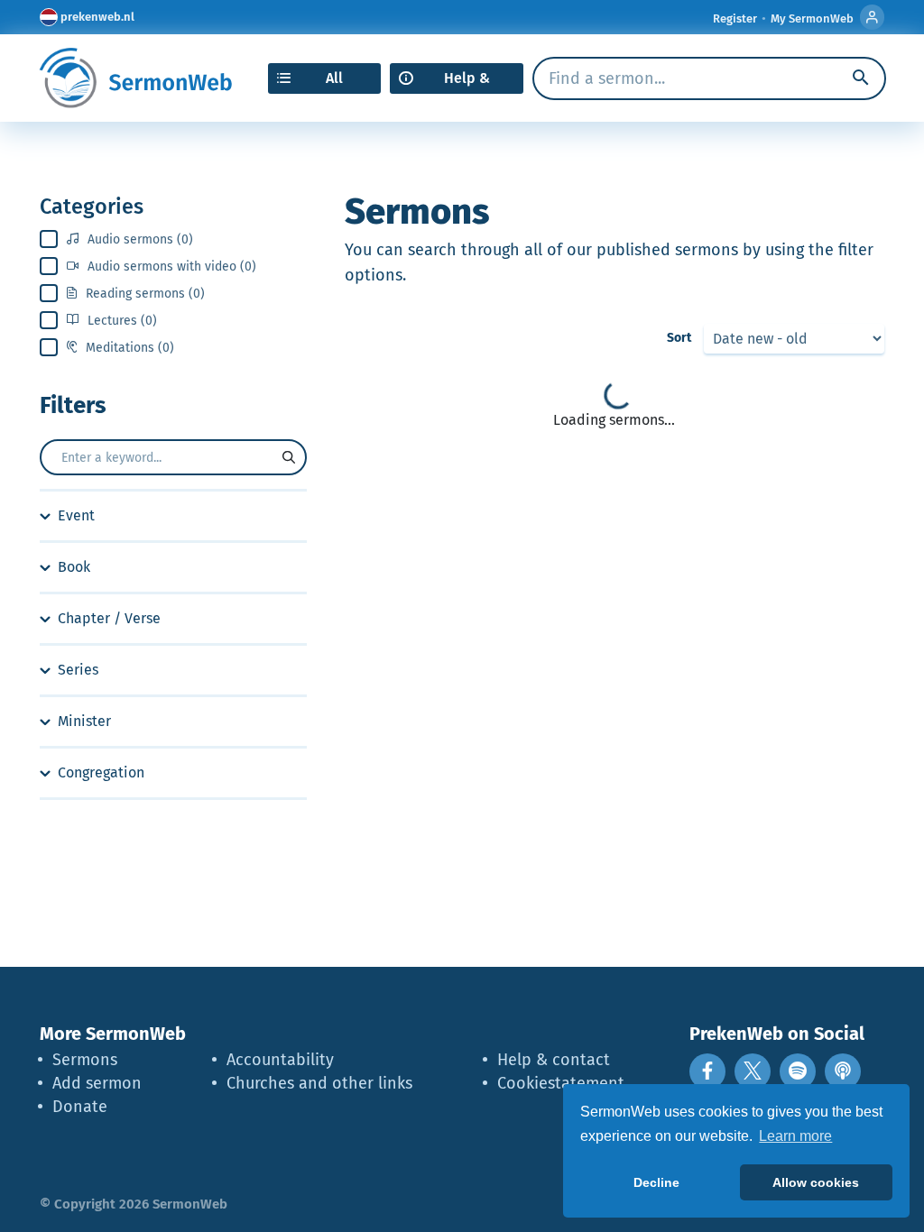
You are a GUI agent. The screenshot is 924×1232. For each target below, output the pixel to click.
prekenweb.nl (97, 16)
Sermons (84, 1060)
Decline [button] (656, 1182)
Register (735, 18)
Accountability (280, 1060)
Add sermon (97, 1083)
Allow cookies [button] (815, 1182)
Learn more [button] (795, 1136)
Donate (79, 1107)
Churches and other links (319, 1083)
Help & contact (553, 1060)
